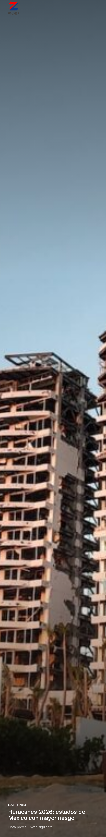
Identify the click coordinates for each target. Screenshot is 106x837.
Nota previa (17, 827)
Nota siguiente (41, 827)
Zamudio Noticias (17, 805)
